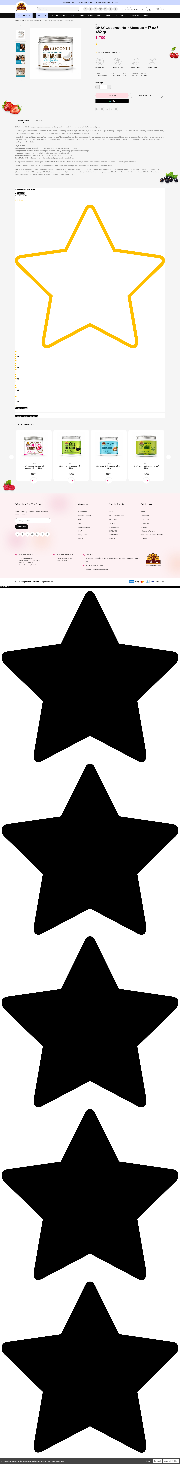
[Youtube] (100, 9)
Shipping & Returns (148, 531)
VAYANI (112, 523)
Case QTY (40, 120)
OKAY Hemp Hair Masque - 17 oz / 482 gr (146, 467)
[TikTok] (115, 9)
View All (81, 539)
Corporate (145, 519)
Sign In (148, 10)
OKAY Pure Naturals (116, 516)
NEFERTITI (113, 531)
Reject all (157, 1461)
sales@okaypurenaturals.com (97, 569)
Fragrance (134, 15)
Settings (147, 1461)
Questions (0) (22, 196)
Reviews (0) (21, 193)
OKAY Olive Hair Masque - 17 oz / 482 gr (71, 467)
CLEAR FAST (113, 535)
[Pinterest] (95, 9)
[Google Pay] (112, 101)
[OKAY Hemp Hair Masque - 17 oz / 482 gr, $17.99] (146, 446)
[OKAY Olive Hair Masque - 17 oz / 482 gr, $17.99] (71, 446)
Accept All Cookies (170, 1461)
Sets (145, 15)
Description (23, 120)
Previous (20, 26)
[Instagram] (105, 9)
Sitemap (144, 539)
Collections (25, 15)
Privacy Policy (146, 523)
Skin (81, 15)
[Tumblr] (110, 9)
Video (143, 512)
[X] (85, 9)
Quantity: (99, 83)
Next (20, 80)
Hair (72, 15)
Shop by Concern (58, 15)
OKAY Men (113, 519)
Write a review (116, 52)
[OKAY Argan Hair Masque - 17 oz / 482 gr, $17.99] (108, 446)
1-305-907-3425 (131, 10)
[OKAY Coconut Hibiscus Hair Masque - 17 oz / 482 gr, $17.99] (33, 446)
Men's (107, 15)
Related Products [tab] (26, 424)
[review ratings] (96, 47)
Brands (43, 15)
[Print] (106, 109)
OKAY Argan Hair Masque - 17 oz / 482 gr (108, 467)
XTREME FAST (114, 527)
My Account (149, 8)
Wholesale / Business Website (152, 535)
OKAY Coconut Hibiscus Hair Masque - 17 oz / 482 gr (33, 467)
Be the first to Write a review (27, 416)
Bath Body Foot (94, 15)
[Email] (102, 109)
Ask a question (105, 52)
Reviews (144, 527)
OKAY (111, 512)
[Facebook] (90, 9)
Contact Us (145, 516)
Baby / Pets (120, 15)
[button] (97, 52)
